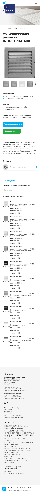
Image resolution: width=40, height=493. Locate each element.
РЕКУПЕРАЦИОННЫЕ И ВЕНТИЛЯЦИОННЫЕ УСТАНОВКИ (16, 426)
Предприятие (10, 469)
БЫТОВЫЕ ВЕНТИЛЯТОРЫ (14, 429)
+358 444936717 (16, 416)
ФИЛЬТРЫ (8, 456)
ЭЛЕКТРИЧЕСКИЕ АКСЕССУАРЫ (15, 460)
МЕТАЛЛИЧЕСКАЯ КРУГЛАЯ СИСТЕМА (18, 448)
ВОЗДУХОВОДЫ (10, 446)
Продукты (10, 181)
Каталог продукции (13, 467)
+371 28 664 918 (16, 389)
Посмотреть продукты (13, 124)
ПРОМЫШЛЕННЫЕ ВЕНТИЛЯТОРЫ (17, 431)
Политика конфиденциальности (20, 490)
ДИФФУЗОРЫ (9, 441)
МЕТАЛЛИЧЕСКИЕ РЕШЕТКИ (15, 28)
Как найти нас (9, 384)
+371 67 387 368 (13, 395)
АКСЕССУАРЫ (9, 462)
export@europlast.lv (17, 398)
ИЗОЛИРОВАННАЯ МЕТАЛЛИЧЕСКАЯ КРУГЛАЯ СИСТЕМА (17, 451)
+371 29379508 (16, 397)
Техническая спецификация (17, 185)
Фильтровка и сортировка (14, 196)
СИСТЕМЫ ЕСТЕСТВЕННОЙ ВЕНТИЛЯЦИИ (19, 433)
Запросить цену (11, 131)
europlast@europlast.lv (18, 390)
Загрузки (8, 190)
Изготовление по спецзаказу (14, 473)
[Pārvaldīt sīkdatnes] (4, 489)
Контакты (7, 471)
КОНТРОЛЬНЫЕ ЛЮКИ (12, 454)
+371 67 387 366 (13, 387)
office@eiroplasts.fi (17, 417)
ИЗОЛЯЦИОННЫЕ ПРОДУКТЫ (15, 458)
